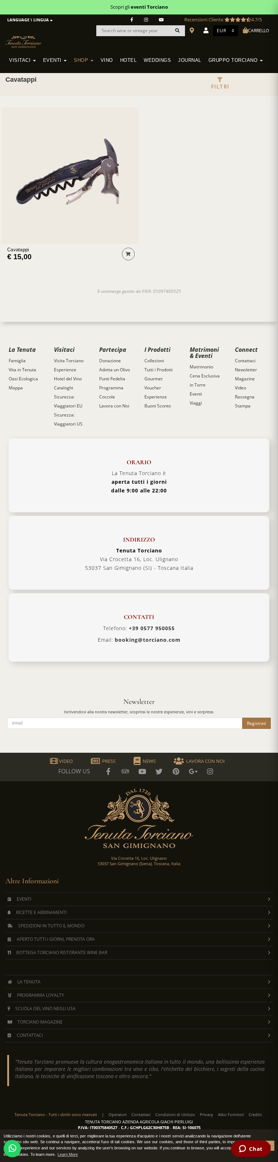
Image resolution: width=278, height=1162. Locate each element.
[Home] (28, 36)
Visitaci (20, 60)
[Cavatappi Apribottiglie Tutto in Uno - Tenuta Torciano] (70, 175)
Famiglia (17, 361)
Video (240, 388)
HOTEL (128, 60)
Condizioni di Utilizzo (175, 1114)
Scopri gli (139, 7)
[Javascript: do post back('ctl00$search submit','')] (177, 30)
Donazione (110, 361)
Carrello (258, 30)
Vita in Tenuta (22, 370)
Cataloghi (63, 388)
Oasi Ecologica (23, 379)
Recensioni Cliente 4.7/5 (223, 19)
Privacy (206, 1114)
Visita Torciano (69, 361)
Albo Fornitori (231, 1114)
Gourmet (153, 379)
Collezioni (154, 361)
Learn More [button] (68, 1154)
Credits (255, 1114)
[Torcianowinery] (159, 771)
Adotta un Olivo (114, 370)
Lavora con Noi (114, 406)
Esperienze (65, 370)
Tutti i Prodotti (158, 370)
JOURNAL (189, 60)
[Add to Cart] (128, 254)
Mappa (16, 388)
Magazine (245, 379)
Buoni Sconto (157, 406)
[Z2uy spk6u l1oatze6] (193, 771)
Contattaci (245, 361)
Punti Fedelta (112, 379)
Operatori (118, 1114)
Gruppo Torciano (233, 60)
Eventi (53, 60)
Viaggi (196, 403)
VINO (107, 60)
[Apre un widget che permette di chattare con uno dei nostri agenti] (251, 1149)
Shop (82, 60)
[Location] (192, 30)
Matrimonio (201, 367)
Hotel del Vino (68, 379)
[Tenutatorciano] (161, 19)
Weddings (157, 60)
